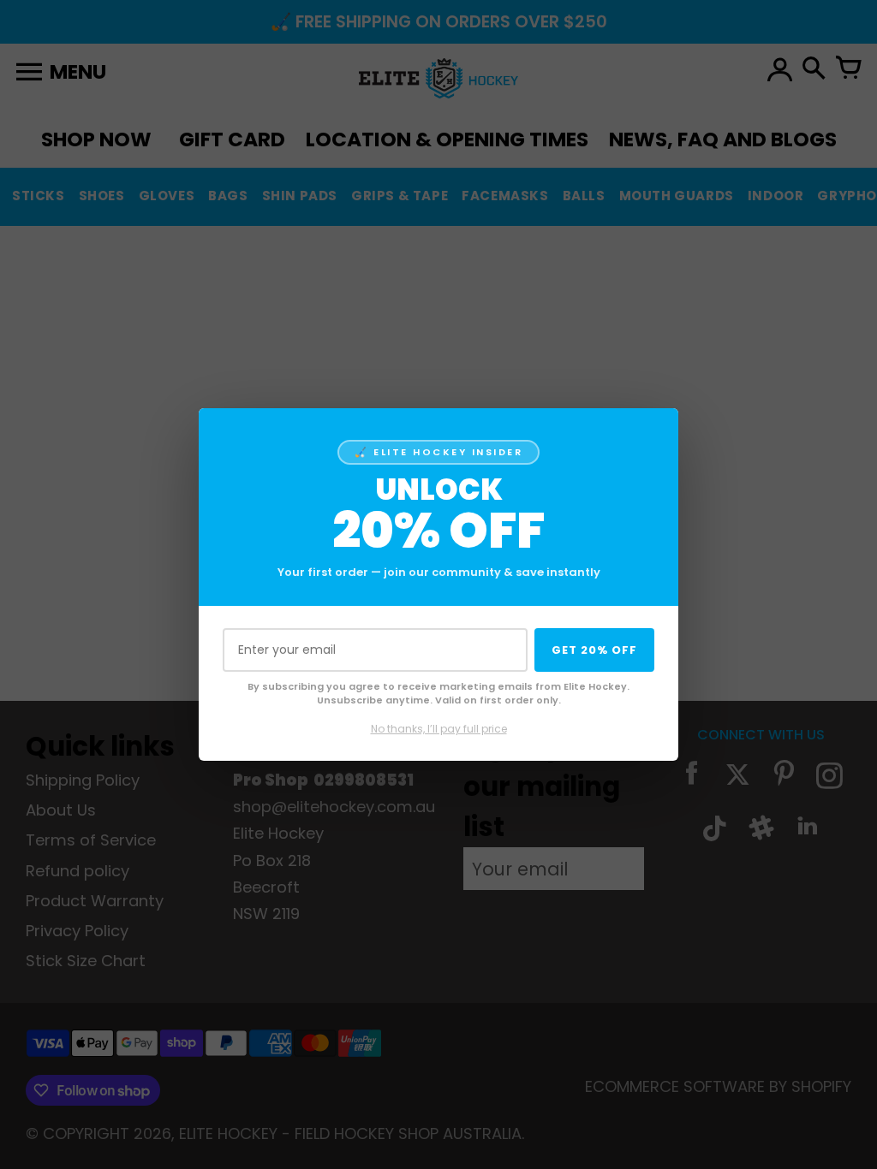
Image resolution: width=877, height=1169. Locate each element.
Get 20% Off (594, 650)
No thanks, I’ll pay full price (439, 728)
